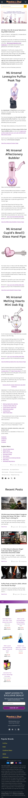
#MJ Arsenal (5, 472)
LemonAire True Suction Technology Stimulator (7, 674)
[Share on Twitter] (11, 478)
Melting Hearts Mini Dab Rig (10, 404)
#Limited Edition (14, 469)
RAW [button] (4, 747)
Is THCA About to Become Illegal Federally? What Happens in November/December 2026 (12, 550)
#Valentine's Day (15, 474)
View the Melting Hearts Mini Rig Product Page (13, 361)
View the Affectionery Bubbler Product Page (12, 222)
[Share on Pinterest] (14, 478)
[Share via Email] (5, 478)
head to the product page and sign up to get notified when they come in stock (13, 132)
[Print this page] (8, 478)
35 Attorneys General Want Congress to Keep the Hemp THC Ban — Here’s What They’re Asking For (14, 516)
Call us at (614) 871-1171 (14, 725)
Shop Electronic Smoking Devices (11, 457)
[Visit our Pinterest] (12, 729)
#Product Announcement (15, 472)
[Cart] (26, 2)
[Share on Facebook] (2, 478)
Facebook (3, 437)
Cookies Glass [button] (7, 750)
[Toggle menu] (2, 2)
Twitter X (3, 440)
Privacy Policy (5, 793)
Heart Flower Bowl (16, 371)
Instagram (4, 438)
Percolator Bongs (7, 454)
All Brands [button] (5, 757)
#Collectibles (5, 469)
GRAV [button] (4, 754)
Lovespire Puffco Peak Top (9, 405)
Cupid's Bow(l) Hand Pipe (9, 407)
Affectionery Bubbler (8, 409)
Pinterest (3, 442)
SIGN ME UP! (14, 708)
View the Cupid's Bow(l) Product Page (11, 290)
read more (4, 526)
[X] (15, 729)
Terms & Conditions (18, 793)
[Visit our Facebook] (9, 729)
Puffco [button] (5, 743)
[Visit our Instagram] (18, 729)
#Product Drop (6, 474)
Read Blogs (6, 459)
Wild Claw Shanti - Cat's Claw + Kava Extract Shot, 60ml (7, 620)
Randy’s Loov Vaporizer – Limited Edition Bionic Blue (21, 647)
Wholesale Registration (9, 461)
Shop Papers (6, 456)
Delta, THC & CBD (7, 452)
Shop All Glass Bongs (8, 449)
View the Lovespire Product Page (9, 143)
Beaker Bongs (6, 451)
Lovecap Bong (5, 371)
